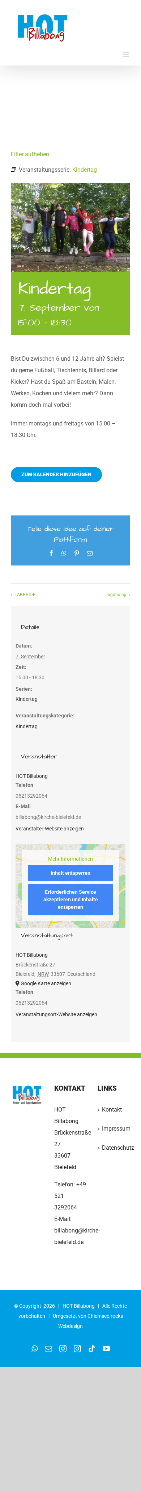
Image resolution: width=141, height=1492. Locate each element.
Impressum (114, 1128)
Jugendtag (116, 594)
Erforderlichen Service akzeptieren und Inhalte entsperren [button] (70, 899)
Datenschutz (114, 1147)
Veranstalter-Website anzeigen (50, 828)
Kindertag (27, 699)
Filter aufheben (30, 154)
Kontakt (112, 1109)
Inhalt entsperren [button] (70, 873)
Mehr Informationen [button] (70, 859)
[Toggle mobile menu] (126, 54)
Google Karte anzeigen (46, 983)
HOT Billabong (32, 776)
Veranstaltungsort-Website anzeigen (56, 1014)
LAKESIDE (25, 594)
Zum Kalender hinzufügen (56, 474)
